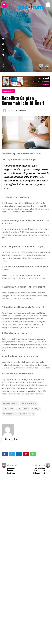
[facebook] (3, 60)
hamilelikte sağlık (27, 414)
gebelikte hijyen (23, 409)
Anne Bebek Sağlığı (10, 403)
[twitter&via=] (3, 55)
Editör (11, 111)
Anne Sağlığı (8, 91)
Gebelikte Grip (8, 409)
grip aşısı (36, 409)
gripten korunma (9, 414)
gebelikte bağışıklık (28, 403)
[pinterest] (3, 44)
